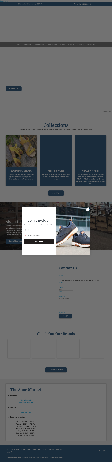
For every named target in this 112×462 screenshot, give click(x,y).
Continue (39, 241)
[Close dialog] (87, 209)
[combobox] (26, 235)
